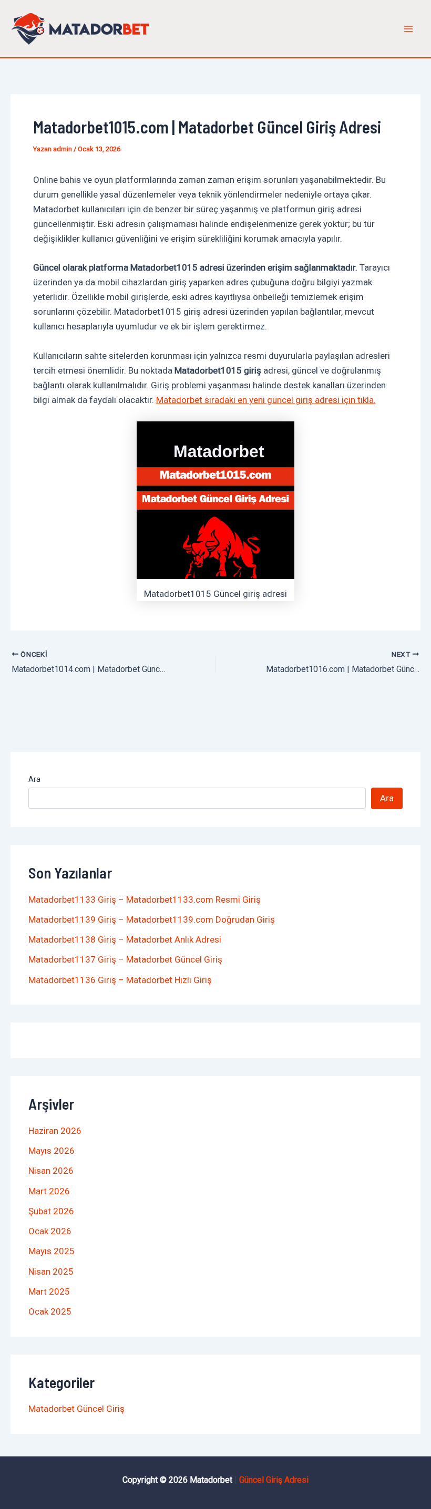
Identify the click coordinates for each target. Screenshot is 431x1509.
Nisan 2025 (51, 1271)
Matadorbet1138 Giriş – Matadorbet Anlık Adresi (124, 939)
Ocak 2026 (49, 1231)
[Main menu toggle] (409, 29)
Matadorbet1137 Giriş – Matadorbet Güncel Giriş (125, 959)
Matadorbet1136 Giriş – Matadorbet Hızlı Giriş (120, 980)
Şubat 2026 (51, 1211)
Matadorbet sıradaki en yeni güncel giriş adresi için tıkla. (266, 400)
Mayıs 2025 (51, 1251)
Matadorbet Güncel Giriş (76, 1408)
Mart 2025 (49, 1291)
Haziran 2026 (54, 1130)
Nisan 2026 (51, 1170)
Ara (34, 779)
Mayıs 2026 (51, 1150)
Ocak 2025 (49, 1311)
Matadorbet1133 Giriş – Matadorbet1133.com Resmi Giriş (144, 899)
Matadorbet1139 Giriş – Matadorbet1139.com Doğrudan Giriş (151, 919)
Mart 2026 (49, 1191)
